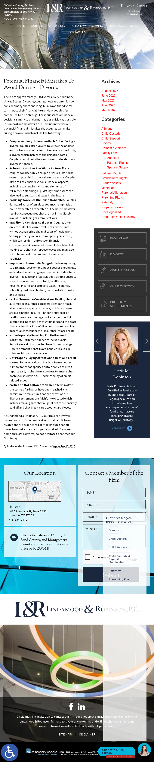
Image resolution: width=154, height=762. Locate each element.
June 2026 (108, 95)
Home (21, 25)
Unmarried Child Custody (118, 216)
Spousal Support (118, 167)
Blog (133, 25)
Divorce (106, 143)
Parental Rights (117, 162)
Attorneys (57, 25)
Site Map (65, 734)
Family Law (78, 25)
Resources (116, 25)
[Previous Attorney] (97, 341)
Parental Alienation (114, 192)
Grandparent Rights (114, 178)
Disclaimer (87, 734)
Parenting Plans (112, 197)
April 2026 (108, 105)
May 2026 (108, 100)
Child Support (110, 138)
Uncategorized (111, 212)
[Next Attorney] (146, 341)
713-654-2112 (25, 18)
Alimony (106, 128)
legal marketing (86, 754)
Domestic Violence (114, 148)
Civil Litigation (122, 270)
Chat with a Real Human (117, 752)
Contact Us (77, 32)
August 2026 (109, 91)
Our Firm (37, 25)
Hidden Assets (111, 183)
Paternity (107, 202)
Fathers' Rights (111, 173)
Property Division (112, 207)
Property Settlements (121, 304)
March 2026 (109, 110)
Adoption (113, 157)
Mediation (108, 188)
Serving (97, 25)
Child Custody (110, 133)
